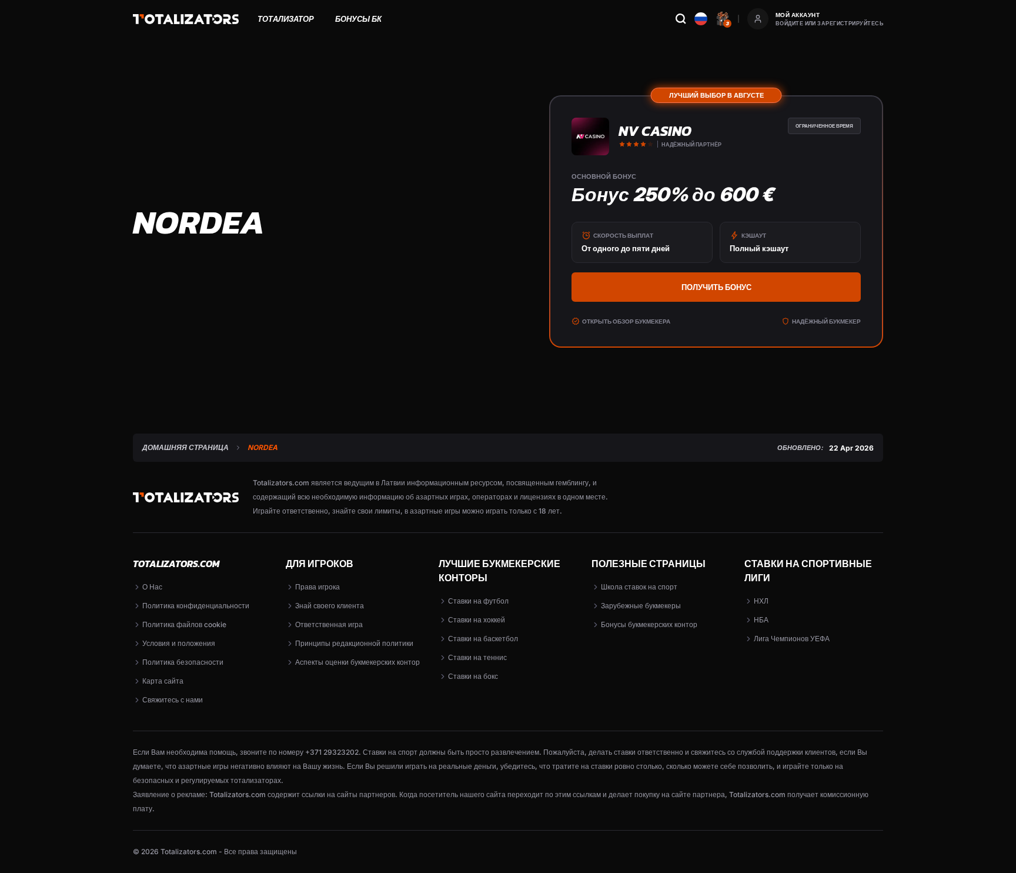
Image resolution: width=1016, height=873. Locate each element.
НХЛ (761, 601)
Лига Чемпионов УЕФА (792, 638)
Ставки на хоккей (476, 619)
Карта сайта (162, 681)
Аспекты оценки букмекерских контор (357, 662)
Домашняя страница (185, 448)
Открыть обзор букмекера (626, 321)
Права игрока (317, 586)
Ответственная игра (329, 624)
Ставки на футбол (478, 601)
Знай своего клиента (329, 605)
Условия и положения (178, 643)
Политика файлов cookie (184, 624)
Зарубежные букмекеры (641, 605)
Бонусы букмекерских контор (649, 624)
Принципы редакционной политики (354, 643)
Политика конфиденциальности (195, 605)
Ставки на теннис (477, 657)
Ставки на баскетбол (483, 638)
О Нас (152, 586)
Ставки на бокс (473, 676)
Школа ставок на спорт (639, 586)
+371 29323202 (332, 752)
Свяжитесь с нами (172, 699)
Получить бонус (716, 287)
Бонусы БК (358, 19)
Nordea (263, 448)
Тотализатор (286, 19)
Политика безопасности (182, 662)
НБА (761, 619)
